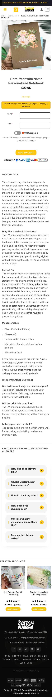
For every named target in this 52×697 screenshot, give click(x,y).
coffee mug (31, 312)
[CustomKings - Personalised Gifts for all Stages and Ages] (29, 9)
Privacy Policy (18, 671)
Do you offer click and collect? (22, 537)
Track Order (29, 656)
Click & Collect (41, 659)
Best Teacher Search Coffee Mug (13, 593)
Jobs (29, 663)
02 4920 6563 (11, 638)
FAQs (7, 656)
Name (12, 113)
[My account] (41, 9)
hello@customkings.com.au (33, 638)
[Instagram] (19, 649)
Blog (22, 663)
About (17, 659)
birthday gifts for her (37, 284)
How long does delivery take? (23, 470)
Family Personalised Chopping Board (39, 593)
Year (12, 123)
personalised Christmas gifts (27, 305)
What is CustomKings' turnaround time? (23, 483)
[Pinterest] (32, 649)
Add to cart (26, 152)
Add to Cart (13, 609)
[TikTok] (26, 649)
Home (3, 16)
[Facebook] (13, 649)
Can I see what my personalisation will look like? (24, 522)
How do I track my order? (24, 495)
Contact (7, 659)
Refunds (42, 656)
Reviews (27, 659)
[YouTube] (38, 649)
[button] (16, 10)
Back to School (13, 16)
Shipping (16, 656)
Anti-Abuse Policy (32, 671)
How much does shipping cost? (19, 507)
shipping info (24, 369)
